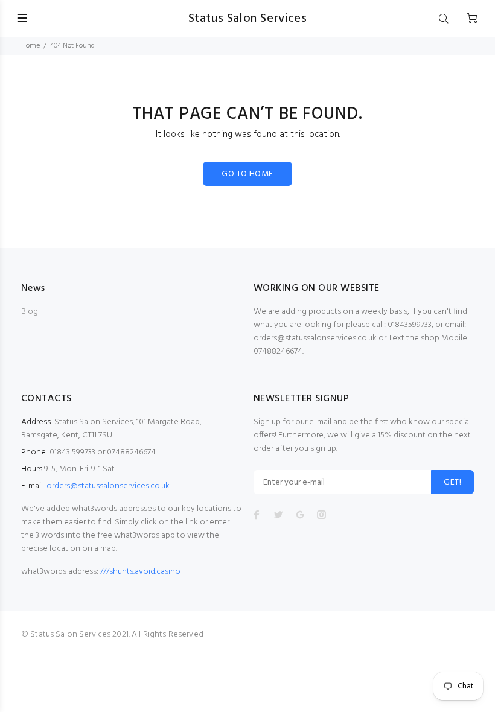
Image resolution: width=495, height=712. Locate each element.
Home (30, 46)
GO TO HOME (247, 174)
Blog (29, 312)
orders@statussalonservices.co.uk (108, 486)
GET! (452, 482)
